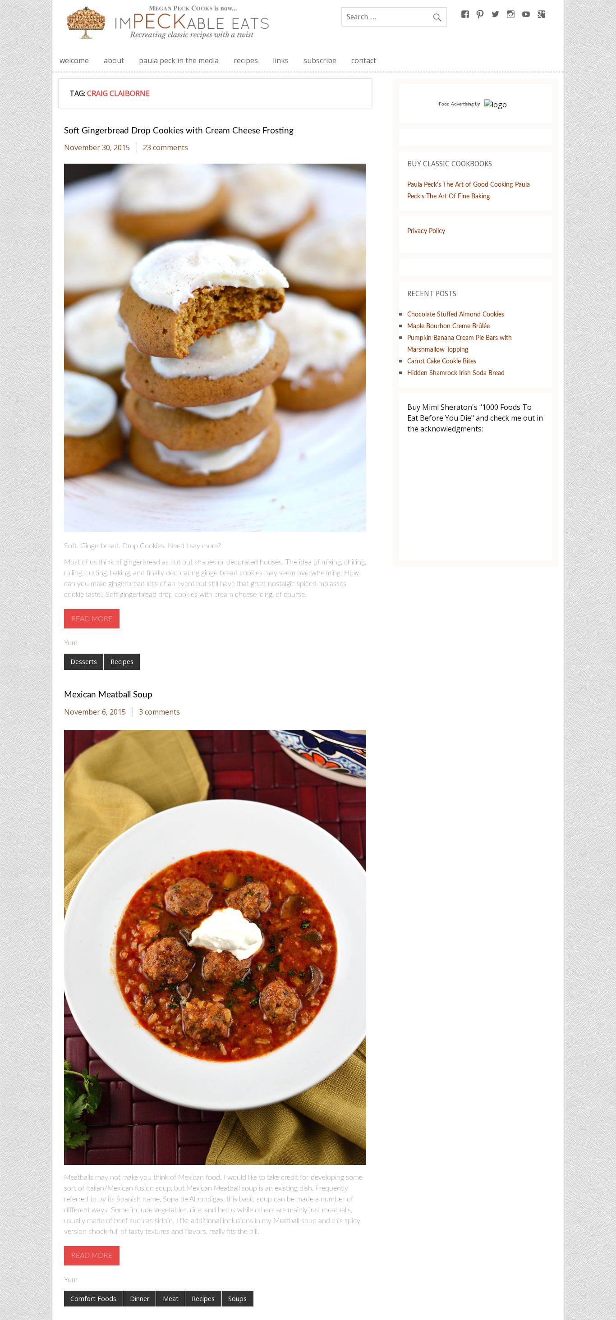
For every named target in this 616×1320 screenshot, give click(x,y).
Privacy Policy (426, 231)
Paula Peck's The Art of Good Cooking (460, 184)
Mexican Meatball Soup (108, 695)
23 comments (165, 147)
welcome (74, 60)
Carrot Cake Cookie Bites (441, 361)
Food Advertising (456, 104)
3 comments (159, 712)
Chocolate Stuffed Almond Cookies (455, 314)
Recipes (121, 661)
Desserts (83, 661)
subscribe (319, 60)
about (114, 60)
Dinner (139, 1298)
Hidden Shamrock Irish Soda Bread (456, 373)
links (281, 60)
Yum (71, 642)
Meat (171, 1298)
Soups (237, 1298)
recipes (246, 60)
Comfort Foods (93, 1298)
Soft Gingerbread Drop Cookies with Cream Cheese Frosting (179, 131)
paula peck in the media (179, 60)
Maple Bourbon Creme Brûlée (448, 326)
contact (363, 60)
